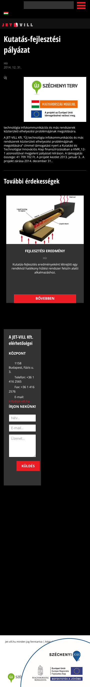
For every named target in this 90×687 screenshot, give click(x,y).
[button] (70, 4)
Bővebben (45, 298)
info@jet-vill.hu (19, 401)
